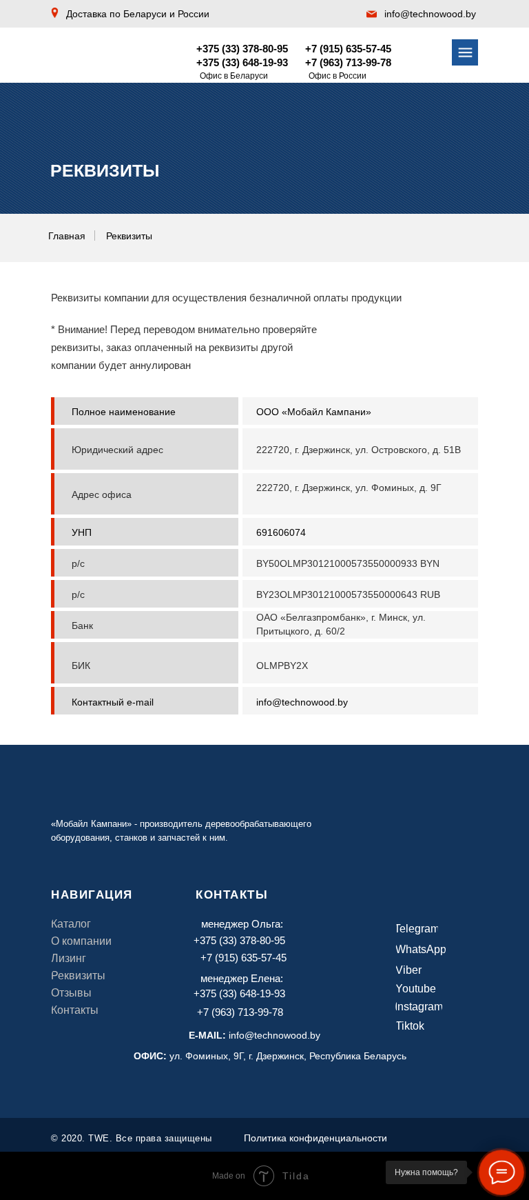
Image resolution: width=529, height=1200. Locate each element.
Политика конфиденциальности (315, 1137)
